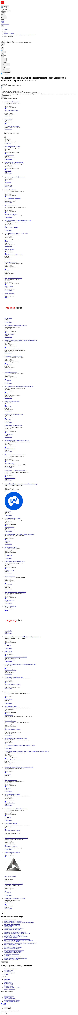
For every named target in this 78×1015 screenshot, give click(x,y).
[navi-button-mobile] (2, 26)
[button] (2, 21)
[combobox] (8, 41)
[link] (3, 16)
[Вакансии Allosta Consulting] (40, 867)
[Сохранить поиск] (2, 48)
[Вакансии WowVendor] (40, 501)
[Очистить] (3, 44)
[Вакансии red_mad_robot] (40, 308)
